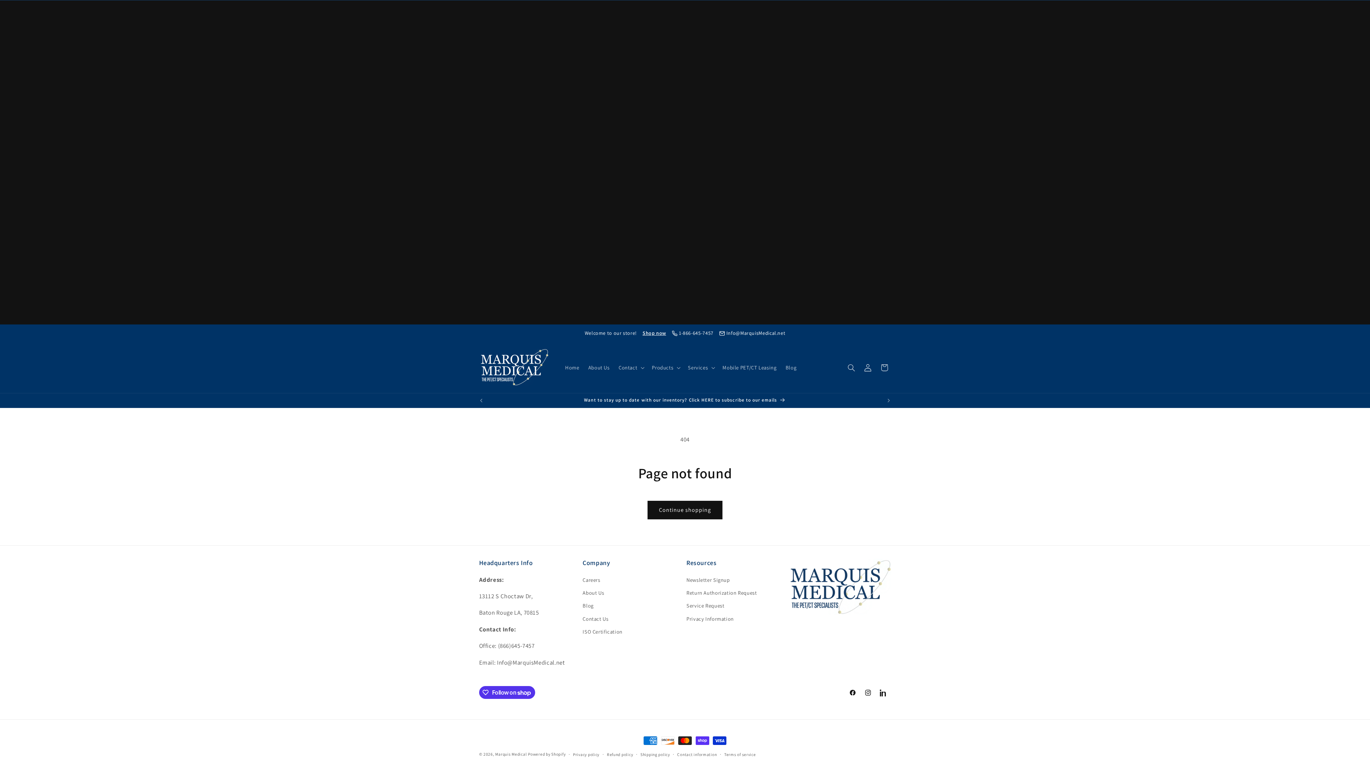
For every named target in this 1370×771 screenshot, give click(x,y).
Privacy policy (586, 754)
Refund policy (620, 754)
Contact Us (595, 618)
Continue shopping (685, 510)
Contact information (697, 754)
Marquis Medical (511, 754)
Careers (591, 579)
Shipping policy (655, 754)
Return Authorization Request (721, 592)
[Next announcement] (889, 400)
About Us (593, 592)
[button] (630, 368)
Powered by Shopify (546, 754)
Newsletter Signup (708, 579)
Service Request (705, 605)
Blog (588, 605)
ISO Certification (603, 631)
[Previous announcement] (481, 400)
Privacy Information (710, 618)
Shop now (654, 333)
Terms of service (740, 754)
